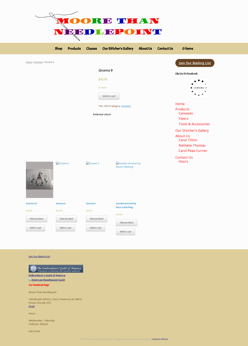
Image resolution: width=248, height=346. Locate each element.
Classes (91, 48)
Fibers (183, 118)
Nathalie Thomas (192, 145)
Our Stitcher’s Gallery (117, 48)
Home (29, 62)
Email (31, 306)
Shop (58, 48)
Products (182, 109)
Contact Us (165, 48)
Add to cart (108, 96)
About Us (145, 48)
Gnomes (38, 62)
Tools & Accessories (194, 124)
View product (36, 218)
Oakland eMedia (160, 339)
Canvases (186, 113)
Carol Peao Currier (193, 150)
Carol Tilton (188, 140)
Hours (183, 161)
